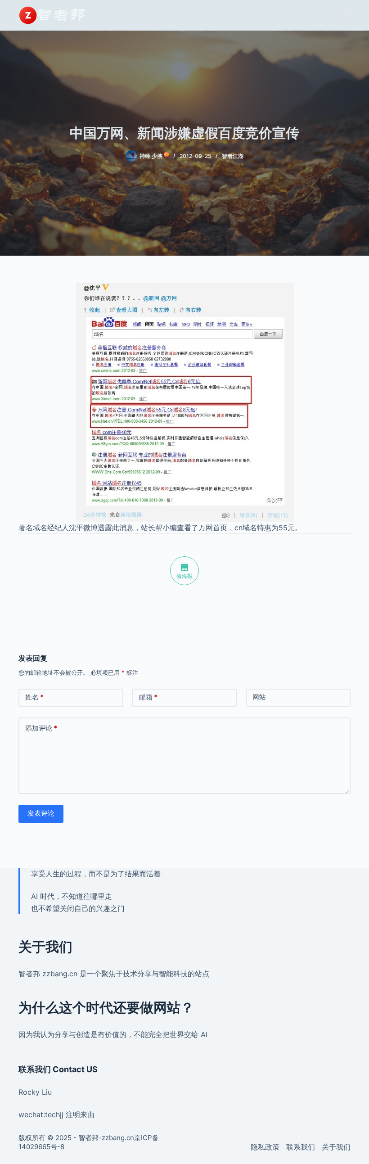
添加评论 (41, 728)
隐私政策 (265, 1146)
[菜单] (346, 15)
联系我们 (300, 1146)
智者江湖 (232, 156)
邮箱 (148, 697)
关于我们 (336, 1146)
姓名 (34, 697)
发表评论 (40, 813)
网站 (259, 697)
